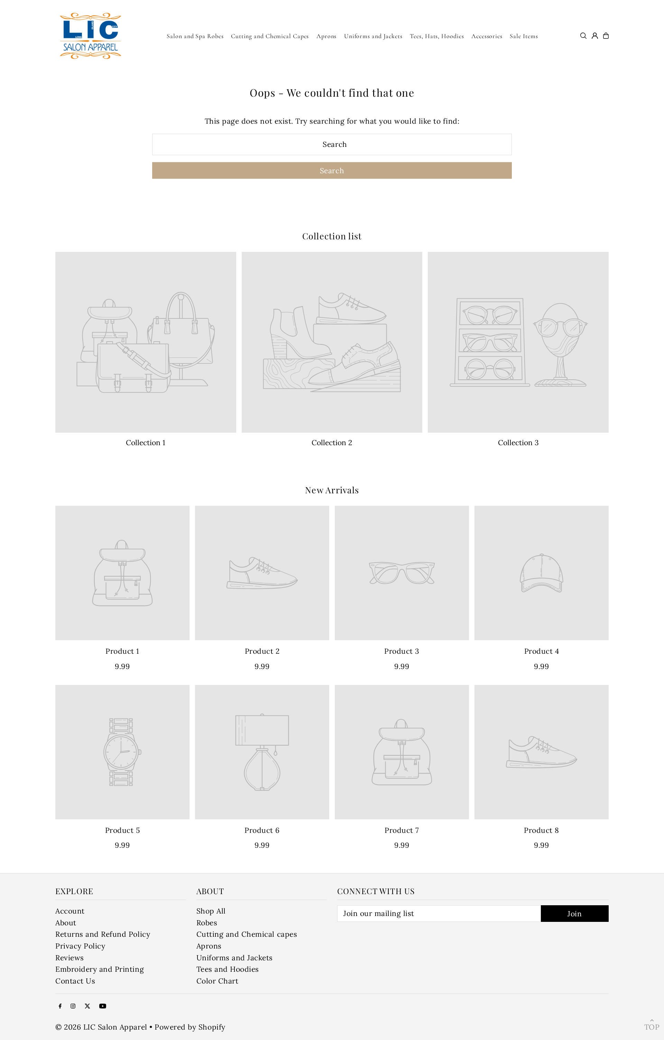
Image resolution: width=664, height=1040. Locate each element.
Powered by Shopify (190, 1027)
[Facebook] (60, 1006)
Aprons (209, 946)
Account (70, 911)
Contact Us (75, 981)
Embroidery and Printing (99, 969)
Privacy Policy (80, 946)
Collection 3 (518, 442)
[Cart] (606, 36)
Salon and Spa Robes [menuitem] (195, 36)
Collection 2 (332, 442)
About (65, 922)
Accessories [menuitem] (486, 36)
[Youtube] (102, 1006)
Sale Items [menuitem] (524, 36)
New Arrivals (332, 489)
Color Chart (217, 981)
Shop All (211, 911)
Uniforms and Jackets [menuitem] (373, 36)
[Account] (595, 36)
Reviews (69, 957)
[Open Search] (583, 36)
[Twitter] (87, 1006)
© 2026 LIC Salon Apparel (101, 1027)
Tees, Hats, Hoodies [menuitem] (437, 36)
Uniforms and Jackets (234, 957)
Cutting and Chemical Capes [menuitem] (270, 36)
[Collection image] (145, 342)
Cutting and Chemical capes (246, 934)
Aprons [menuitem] (326, 36)
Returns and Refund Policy (102, 934)
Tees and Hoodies (227, 969)
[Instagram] (73, 1006)
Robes (207, 922)
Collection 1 (145, 442)
